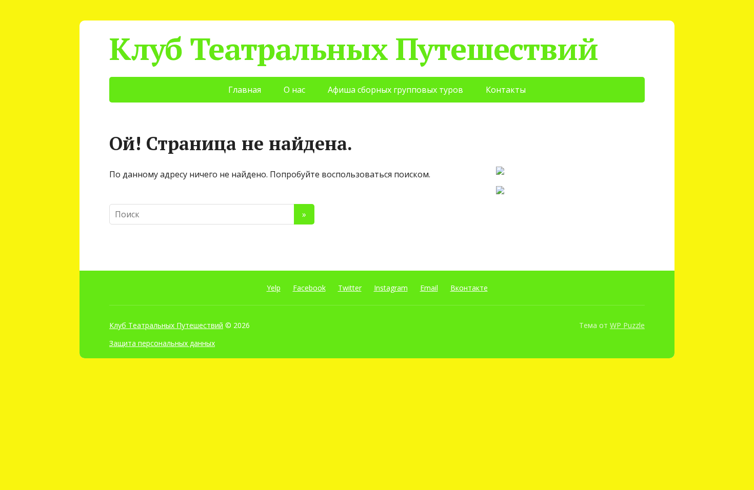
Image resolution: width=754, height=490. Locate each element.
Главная (244, 89)
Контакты (506, 89)
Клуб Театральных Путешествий (353, 49)
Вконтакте (469, 288)
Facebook (309, 288)
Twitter (350, 288)
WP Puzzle (627, 325)
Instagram (391, 288)
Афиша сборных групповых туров (395, 89)
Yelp (274, 288)
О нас (294, 89)
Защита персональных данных (162, 343)
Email (429, 288)
